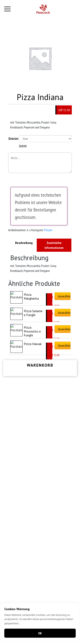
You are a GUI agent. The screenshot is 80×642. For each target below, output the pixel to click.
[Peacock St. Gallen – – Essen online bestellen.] (43, 9)
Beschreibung (24, 243)
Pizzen (48, 230)
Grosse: (13, 138)
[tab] (24, 245)
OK (40, 633)
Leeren (23, 145)
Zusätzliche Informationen (54, 245)
